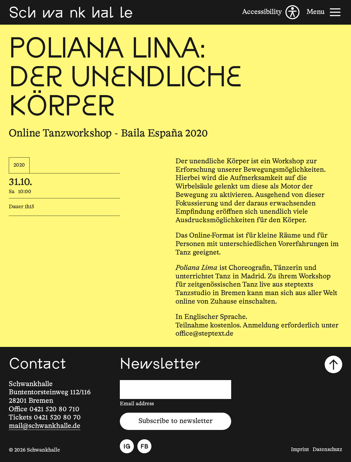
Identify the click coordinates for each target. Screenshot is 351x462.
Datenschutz (327, 449)
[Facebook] (144, 446)
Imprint (300, 449)
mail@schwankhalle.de (44, 426)
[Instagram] (127, 446)
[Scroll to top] (333, 364)
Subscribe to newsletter (175, 421)
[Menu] (324, 12)
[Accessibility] (270, 12)
